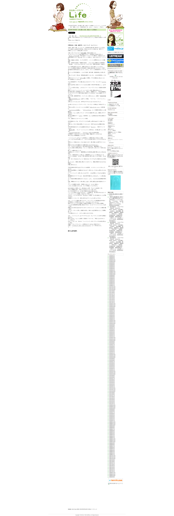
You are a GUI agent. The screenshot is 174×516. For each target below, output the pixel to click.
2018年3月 (112, 282)
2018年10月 (112, 274)
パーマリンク (94, 509)
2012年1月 (112, 387)
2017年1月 (112, 302)
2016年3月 (112, 316)
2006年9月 (112, 477)
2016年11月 (112, 305)
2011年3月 (112, 401)
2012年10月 (112, 374)
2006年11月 (112, 474)
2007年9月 (112, 460)
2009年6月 (112, 430)
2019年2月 (112, 270)
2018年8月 (112, 277)
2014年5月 (112, 347)
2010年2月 (112, 419)
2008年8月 (112, 444)
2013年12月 (112, 354)
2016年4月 (112, 315)
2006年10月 (112, 475)
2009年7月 (112, 429)
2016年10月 (112, 306)
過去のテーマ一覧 (114, 104)
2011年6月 (112, 396)
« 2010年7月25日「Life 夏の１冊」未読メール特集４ (81, 25)
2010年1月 (112, 420)
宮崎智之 (111, 136)
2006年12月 (112, 472)
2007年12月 (112, 456)
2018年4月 (112, 281)
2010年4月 (112, 416)
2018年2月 (112, 284)
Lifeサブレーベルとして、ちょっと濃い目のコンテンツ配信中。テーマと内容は (115, 149)
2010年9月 (112, 409)
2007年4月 (112, 467)
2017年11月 (112, 288)
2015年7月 (112, 327)
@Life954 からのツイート (114, 68)
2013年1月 (112, 370)
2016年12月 (112, 303)
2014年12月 (112, 337)
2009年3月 (112, 434)
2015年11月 (112, 322)
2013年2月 (112, 368)
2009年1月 (112, 437)
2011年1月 (112, 403)
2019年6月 (112, 265)
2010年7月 (112, 412)
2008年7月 (112, 446)
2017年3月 (112, 299)
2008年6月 (112, 447)
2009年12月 (112, 422)
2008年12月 (112, 439)
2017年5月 (112, 296)
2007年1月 (112, 471)
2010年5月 (112, 415)
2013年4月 (112, 365)
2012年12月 (112, 371)
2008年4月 (112, 450)
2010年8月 (112, 410)
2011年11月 (112, 389)
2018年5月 (112, 280)
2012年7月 (112, 378)
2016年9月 (112, 308)
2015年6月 (112, 329)
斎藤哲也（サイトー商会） (115, 133)
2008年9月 (112, 443)
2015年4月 (112, 332)
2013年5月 (112, 364)
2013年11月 (112, 356)
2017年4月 (112, 298)
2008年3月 (112, 451)
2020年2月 (112, 258)
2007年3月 (112, 468)
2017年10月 (112, 289)
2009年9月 (112, 426)
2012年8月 (112, 377)
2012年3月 (112, 384)
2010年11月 (112, 406)
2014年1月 (112, 353)
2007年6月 (112, 464)
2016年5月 (112, 313)
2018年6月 (112, 278)
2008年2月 (112, 453)
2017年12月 (112, 287)
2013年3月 (112, 367)
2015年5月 (112, 330)
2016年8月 (112, 309)
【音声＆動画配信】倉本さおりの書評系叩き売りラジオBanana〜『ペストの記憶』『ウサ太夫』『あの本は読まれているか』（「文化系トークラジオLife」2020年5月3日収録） (116, 201)
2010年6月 (112, 413)
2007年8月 (112, 461)
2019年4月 (112, 268)
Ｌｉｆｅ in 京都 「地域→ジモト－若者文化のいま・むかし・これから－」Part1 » (88, 26)
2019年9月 (112, 263)
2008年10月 (112, 441)
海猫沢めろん (111, 126)
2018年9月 (112, 275)
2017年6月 (112, 295)
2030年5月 (112, 256)
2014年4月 (112, 349)
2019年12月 (112, 260)
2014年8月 (112, 343)
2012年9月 (112, 375)
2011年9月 (112, 392)
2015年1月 (112, 336)
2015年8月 (112, 326)
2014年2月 (112, 351)
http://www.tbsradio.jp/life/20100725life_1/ (90, 36)
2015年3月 (112, 333)
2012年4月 (112, 382)
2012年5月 (112, 381)
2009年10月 (112, 425)
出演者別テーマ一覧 (114, 105)
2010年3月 (112, 418)
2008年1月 (112, 454)
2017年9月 (112, 291)
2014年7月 (112, 344)
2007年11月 (112, 457)
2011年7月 (112, 395)
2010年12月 (112, 405)
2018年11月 (112, 273)
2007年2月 (112, 470)
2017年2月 (112, 301)
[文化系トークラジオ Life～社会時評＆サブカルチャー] (87, 11)
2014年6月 (112, 346)
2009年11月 (112, 423)
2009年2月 (112, 436)
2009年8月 (112, 427)
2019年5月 (112, 267)
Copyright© (77, 514)
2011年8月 (112, 394)
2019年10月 (112, 261)
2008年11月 (112, 440)
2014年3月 (112, 350)
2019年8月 (112, 264)
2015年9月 (112, 325)
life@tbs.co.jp (111, 109)
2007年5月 (112, 465)
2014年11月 (112, 339)
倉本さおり (112, 129)
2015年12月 (112, 320)
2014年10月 (112, 340)
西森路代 (111, 123)
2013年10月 (112, 357)
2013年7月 (112, 361)
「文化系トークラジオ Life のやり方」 (116, 77)
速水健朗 (110, 120)
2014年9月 (112, 341)
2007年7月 (112, 463)
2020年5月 (112, 257)
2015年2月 (112, 334)
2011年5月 (112, 398)
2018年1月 (112, 285)
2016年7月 (112, 311)
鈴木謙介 (113, 114)
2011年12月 (112, 388)
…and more (111, 142)
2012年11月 (112, 372)
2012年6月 (112, 380)
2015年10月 (112, 323)
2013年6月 (112, 363)
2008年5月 (112, 448)
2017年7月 (112, 294)
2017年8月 (112, 292)
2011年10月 (112, 391)
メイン (96, 25)
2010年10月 (112, 408)
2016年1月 (112, 319)
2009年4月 (112, 433)
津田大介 (115, 139)
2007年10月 (112, 458)
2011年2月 (112, 402)
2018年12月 (112, 271)
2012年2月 (112, 385)
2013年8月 (112, 360)
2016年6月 (112, 312)
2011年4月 (112, 399)
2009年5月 (112, 432)
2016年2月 (112, 318)
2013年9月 (112, 358)
